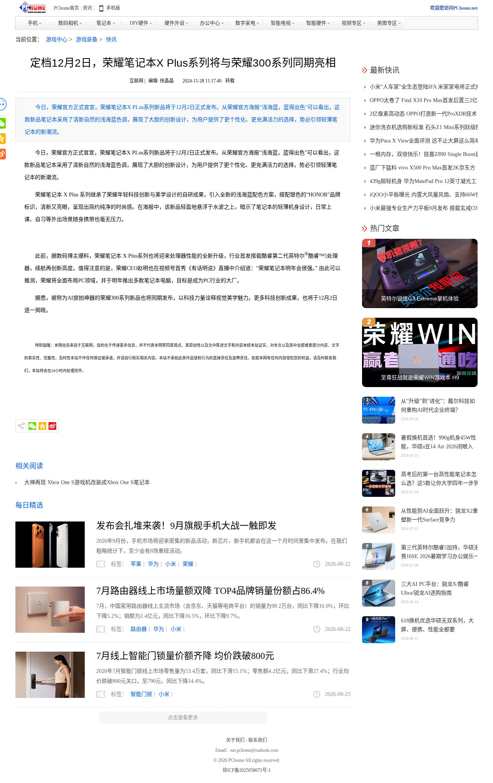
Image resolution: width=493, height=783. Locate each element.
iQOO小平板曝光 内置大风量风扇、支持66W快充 (425, 196)
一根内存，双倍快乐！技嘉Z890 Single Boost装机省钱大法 (425, 156)
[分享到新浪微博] (52, 426)
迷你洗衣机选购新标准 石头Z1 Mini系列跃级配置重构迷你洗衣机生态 (425, 129)
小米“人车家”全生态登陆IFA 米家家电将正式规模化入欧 (425, 89)
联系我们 (257, 740)
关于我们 (235, 740)
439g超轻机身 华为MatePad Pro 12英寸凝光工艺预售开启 (423, 183)
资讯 (87, 8)
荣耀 (188, 564)
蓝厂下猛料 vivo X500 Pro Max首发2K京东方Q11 (422, 169)
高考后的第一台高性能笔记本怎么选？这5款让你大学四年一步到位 (440, 483)
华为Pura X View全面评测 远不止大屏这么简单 (425, 141)
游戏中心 (56, 39)
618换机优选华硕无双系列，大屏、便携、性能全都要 (437, 625)
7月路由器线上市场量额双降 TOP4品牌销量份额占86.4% (210, 591)
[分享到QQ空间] (42, 426)
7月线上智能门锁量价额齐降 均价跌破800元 (185, 656)
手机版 (113, 8)
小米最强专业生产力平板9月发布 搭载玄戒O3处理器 (424, 210)
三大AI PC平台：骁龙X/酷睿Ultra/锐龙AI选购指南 (435, 588)
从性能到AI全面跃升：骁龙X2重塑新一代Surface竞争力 (439, 515)
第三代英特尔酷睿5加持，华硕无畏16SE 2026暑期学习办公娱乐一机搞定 (440, 556)
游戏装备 (86, 39)
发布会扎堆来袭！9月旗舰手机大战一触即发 (186, 526)
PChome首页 (66, 8)
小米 (170, 564)
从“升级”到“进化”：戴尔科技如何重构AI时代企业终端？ (438, 405)
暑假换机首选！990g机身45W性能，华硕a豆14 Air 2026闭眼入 (438, 442)
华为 (153, 564)
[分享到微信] (32, 426)
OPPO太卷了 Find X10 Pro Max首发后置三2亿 (424, 100)
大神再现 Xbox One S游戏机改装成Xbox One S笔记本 (87, 482)
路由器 (139, 629)
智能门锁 (141, 694)
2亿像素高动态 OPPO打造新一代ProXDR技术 (423, 114)
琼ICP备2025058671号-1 (247, 770)
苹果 (136, 564)
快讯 (111, 39)
